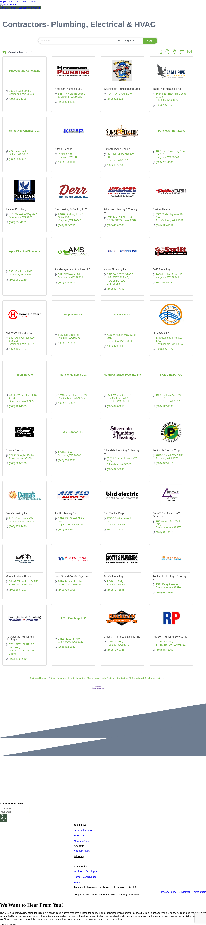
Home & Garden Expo (85, 876)
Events (77, 882)
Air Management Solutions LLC (72, 269)
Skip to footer (30, 1)
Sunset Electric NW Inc (117, 149)
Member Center (82, 841)
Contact (4, 7)
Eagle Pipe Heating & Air (167, 88)
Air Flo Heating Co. (66, 513)
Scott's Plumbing (113, 576)
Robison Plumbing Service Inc (170, 636)
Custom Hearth (161, 209)
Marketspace (93, 678)
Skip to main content (11, 1)
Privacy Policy (168, 891)
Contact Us (122, 678)
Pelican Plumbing (16, 209)
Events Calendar (76, 678)
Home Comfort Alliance (19, 332)
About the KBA (82, 850)
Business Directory (38, 678)
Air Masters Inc (161, 332)
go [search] (151, 40)
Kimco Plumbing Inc (115, 269)
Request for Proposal (29, 7)
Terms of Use (199, 891)
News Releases (58, 678)
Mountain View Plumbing (20, 576)
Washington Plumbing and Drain (122, 88)
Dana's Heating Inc (17, 513)
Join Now (161, 678)
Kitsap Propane (63, 149)
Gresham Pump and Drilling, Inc (122, 636)
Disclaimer (184, 891)
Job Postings (108, 678)
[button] (4, 52)
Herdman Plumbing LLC (68, 88)
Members (13, 7)
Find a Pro (79, 835)
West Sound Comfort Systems (72, 576)
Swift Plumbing (161, 269)
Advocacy (79, 856)
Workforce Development (87, 871)
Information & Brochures (142, 678)
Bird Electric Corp (114, 513)
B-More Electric (14, 450)
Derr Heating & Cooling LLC (71, 209)
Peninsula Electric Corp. (166, 450)
